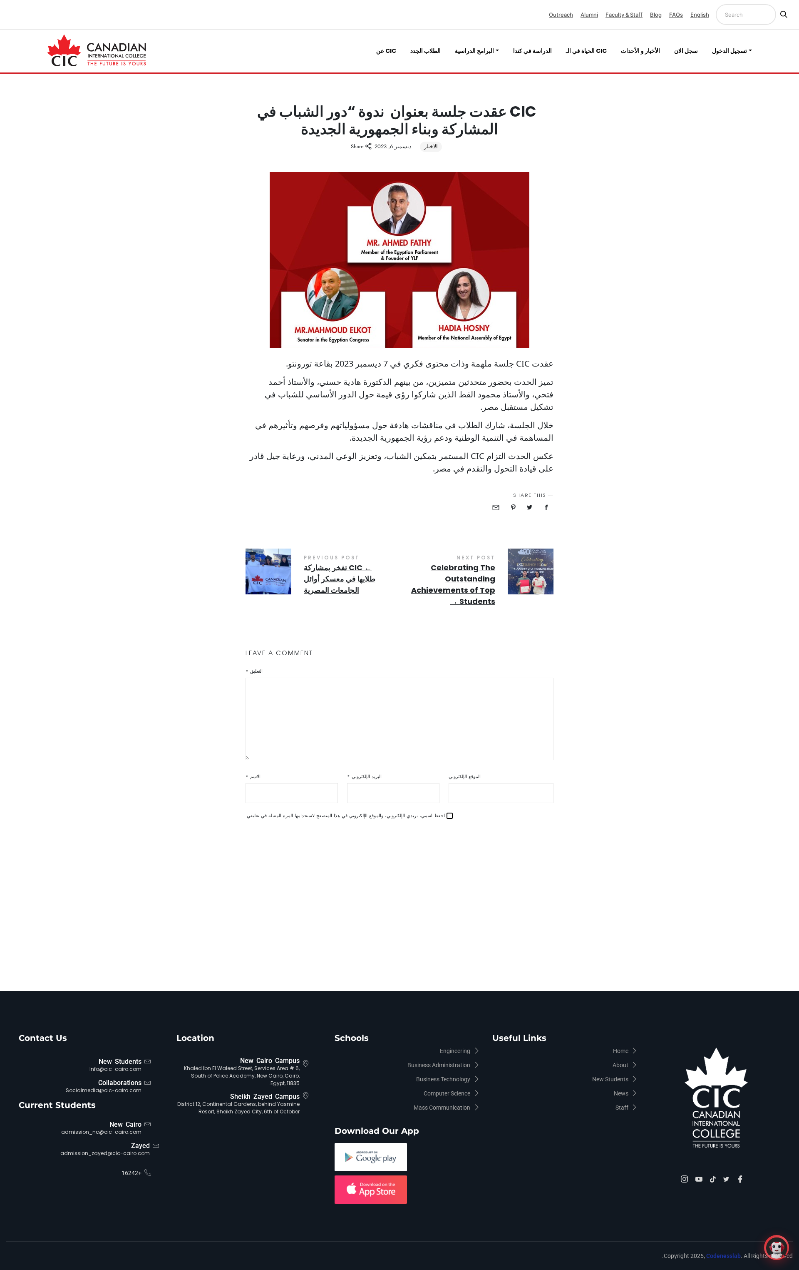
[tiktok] (714, 1178)
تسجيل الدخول (729, 51)
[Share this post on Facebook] (545, 507)
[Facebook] (741, 1179)
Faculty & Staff (624, 14)
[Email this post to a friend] (496, 507)
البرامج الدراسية (474, 51)
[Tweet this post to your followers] (529, 507)
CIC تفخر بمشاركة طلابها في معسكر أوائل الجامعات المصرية (323, 576)
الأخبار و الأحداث (640, 51)
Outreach (561, 14)
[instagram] (685, 1179)
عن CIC (386, 51)
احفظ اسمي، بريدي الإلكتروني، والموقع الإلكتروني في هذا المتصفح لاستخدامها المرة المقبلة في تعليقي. (345, 816)
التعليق (254, 671)
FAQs (676, 14)
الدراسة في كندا (532, 51)
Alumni (589, 14)
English (699, 14)
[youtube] (700, 1179)
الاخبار (431, 146)
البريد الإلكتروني (364, 776)
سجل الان (686, 51)
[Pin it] (513, 507)
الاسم (253, 776)
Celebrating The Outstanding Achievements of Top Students (476, 581)
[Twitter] (727, 1178)
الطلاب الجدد (425, 51)
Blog (656, 14)
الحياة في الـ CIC (586, 51)
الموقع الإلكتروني (465, 776)
